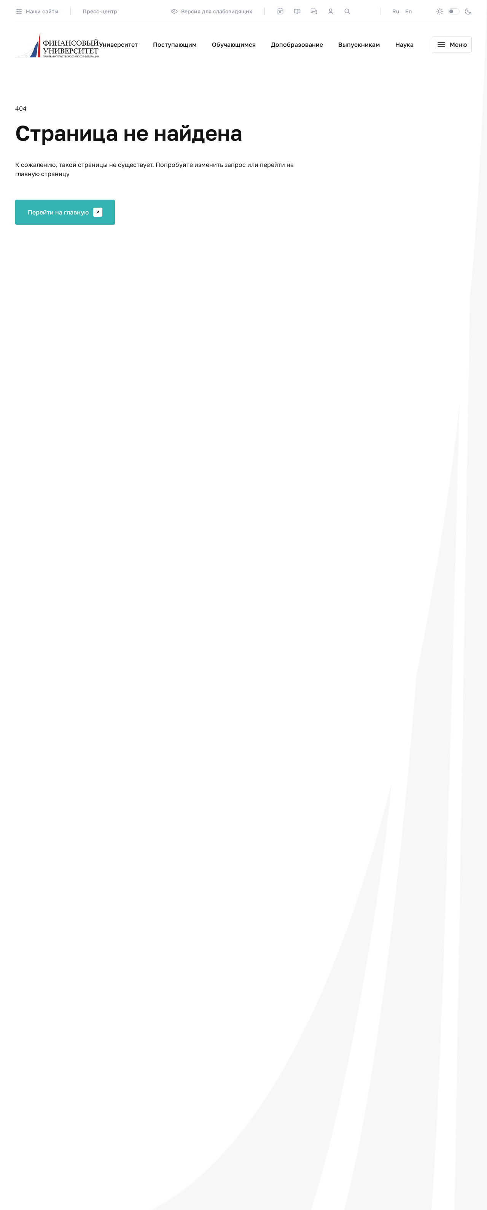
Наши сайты (42, 11)
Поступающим (175, 44)
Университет (118, 44)
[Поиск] (347, 11)
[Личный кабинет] (330, 11)
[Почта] (364, 11)
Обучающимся (234, 44)
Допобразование (297, 44)
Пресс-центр (100, 11)
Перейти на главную (58, 212)
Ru (395, 11)
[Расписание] (280, 11)
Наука (404, 44)
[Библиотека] (297, 11)
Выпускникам (359, 44)
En (408, 11)
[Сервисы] (314, 11)
